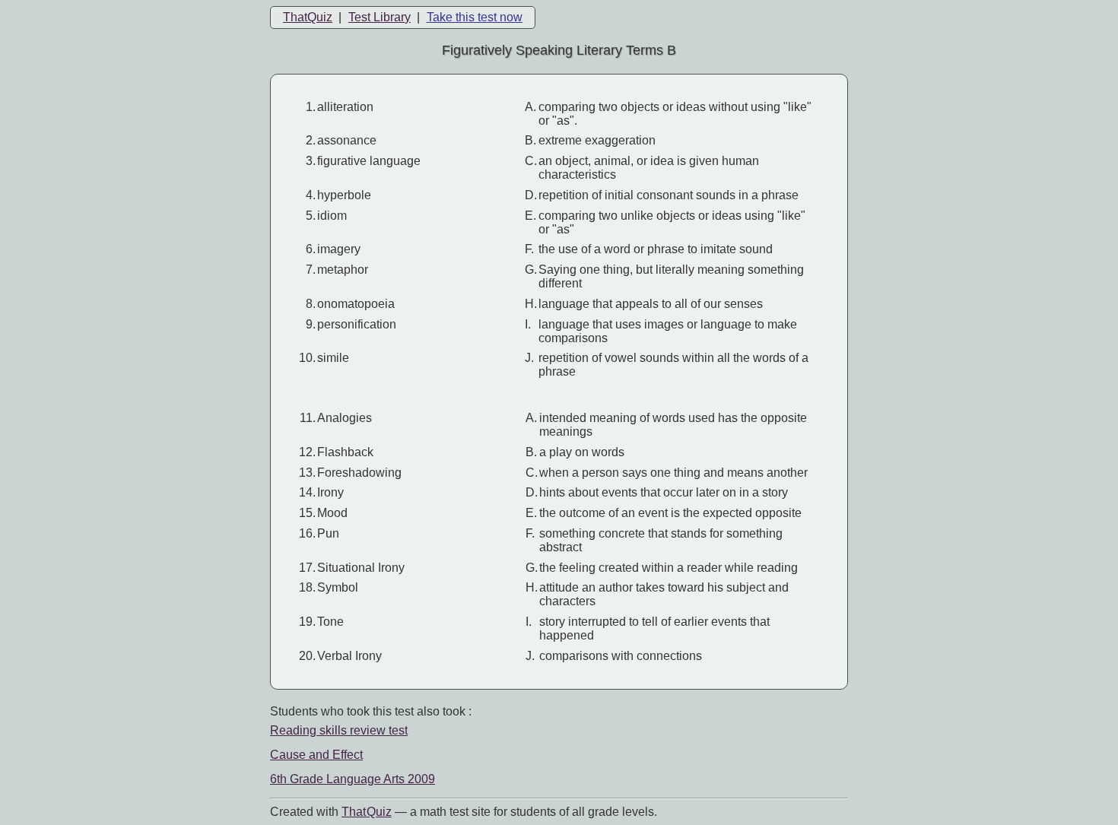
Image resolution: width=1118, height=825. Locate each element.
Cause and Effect (316, 754)
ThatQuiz (307, 17)
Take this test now (474, 17)
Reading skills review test (339, 730)
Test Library (379, 17)
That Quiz (366, 811)
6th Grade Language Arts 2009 (352, 779)
